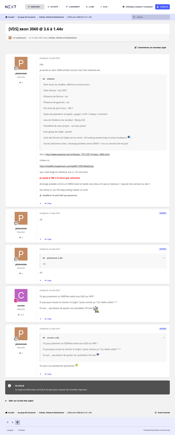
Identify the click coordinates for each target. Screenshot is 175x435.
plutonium (21, 37)
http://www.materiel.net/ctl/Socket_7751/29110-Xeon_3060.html (77, 154)
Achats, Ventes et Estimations (63, 37)
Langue (10, 430)
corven (21, 305)
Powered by (157, 430)
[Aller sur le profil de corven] (21, 295)
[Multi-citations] (40, 203)
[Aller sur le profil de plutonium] (10, 37)
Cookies (21, 430)
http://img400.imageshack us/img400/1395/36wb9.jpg (67, 166)
